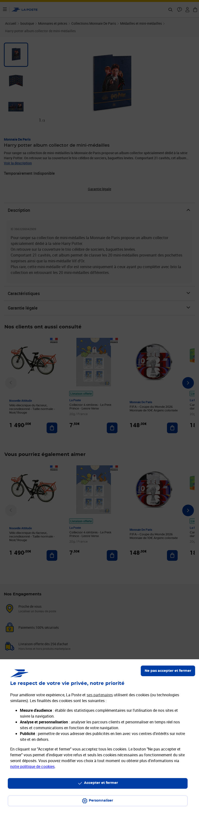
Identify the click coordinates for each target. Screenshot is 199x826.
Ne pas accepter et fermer (168, 671)
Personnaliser (101, 800)
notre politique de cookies (32, 766)
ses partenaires (100, 694)
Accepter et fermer (101, 783)
